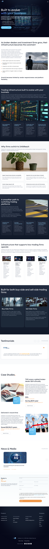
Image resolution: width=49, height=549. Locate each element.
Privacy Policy (36, 495)
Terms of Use (21, 540)
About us (40, 516)
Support (40, 518)
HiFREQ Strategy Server (29, 520)
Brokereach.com (4, 520)
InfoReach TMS (4, 518)
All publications (45, 448)
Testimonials (41, 520)
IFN (14, 520)
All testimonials (45, 340)
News (40, 522)
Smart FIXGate (16, 518)
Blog (40, 524)
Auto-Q (26, 518)
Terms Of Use (41, 495)
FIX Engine (15, 522)
